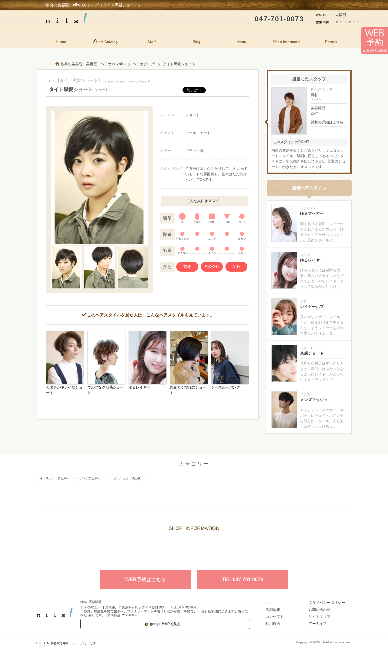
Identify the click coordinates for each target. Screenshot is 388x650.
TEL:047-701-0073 (242, 579)
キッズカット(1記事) (54, 478)
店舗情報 (273, 610)
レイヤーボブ (312, 306)
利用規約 (273, 623)
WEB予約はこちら (145, 579)
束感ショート (312, 353)
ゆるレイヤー (312, 260)
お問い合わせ (319, 610)
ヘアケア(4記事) (88, 478)
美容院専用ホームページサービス (73, 643)
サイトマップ (319, 617)
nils (268, 603)
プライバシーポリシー (327, 603)
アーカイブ (318, 623)
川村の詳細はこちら (327, 122)
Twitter (184, 545)
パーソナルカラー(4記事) (124, 478)
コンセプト (275, 617)
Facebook (203, 545)
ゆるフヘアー (312, 213)
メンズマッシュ (314, 399)
